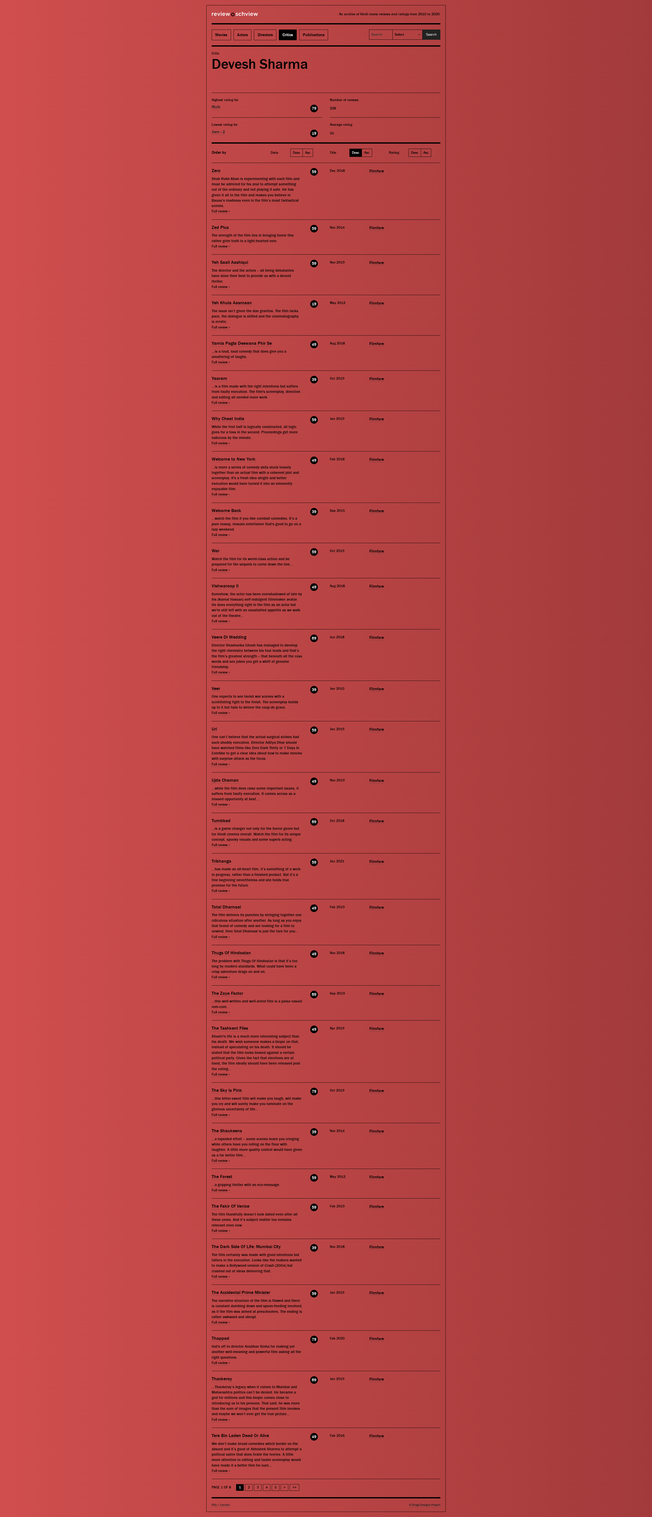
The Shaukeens (227, 1131)
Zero (216, 171)
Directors (265, 34)
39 (314, 379)
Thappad (220, 1338)
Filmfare (376, 171)
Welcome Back (226, 511)
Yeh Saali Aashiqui (230, 262)
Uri (214, 729)
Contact (225, 1505)
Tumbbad (221, 821)
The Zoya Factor (227, 993)
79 (314, 108)
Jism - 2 (218, 131)
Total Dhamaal (226, 907)
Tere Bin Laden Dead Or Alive (240, 1436)
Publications (313, 34)
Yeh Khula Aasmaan (232, 303)
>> (294, 1487)
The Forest (222, 1177)
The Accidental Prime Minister (241, 1292)
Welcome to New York (233, 459)
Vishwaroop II (225, 586)
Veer (216, 689)
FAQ (214, 1505)
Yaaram (219, 378)
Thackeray (222, 1379)
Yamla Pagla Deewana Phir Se (242, 343)
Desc (296, 152)
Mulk (216, 106)
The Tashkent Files (230, 1028)
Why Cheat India (228, 419)
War (216, 551)
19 (314, 133)
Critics (287, 34)
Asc (307, 152)
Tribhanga (221, 861)
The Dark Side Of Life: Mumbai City (246, 1247)
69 (314, 638)
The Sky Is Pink (227, 1090)
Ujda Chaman (225, 780)
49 (314, 344)
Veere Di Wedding (229, 637)
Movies (221, 34)
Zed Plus (220, 227)
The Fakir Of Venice (230, 1206)
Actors (242, 34)
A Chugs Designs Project (424, 1505)
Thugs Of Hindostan (231, 953)
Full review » (221, 211)
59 (314, 171)
